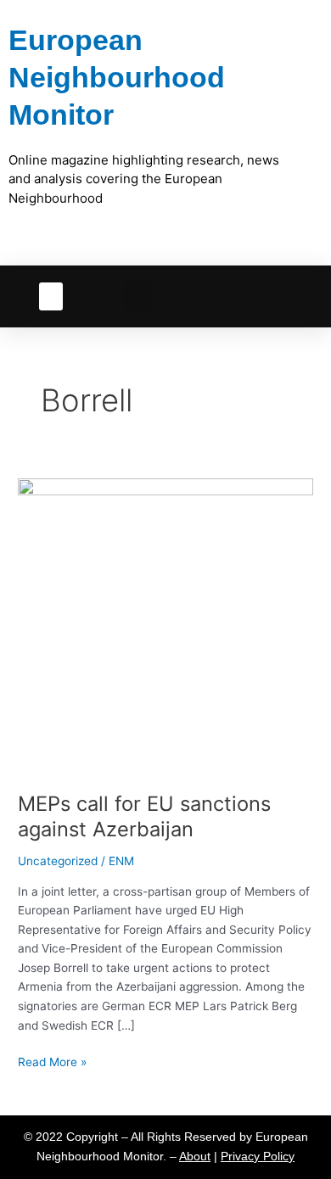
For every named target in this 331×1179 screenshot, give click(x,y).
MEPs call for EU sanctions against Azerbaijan (144, 816)
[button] (51, 296)
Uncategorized (58, 861)
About (194, 1156)
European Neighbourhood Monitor (116, 77)
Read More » (52, 1061)
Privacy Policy (258, 1156)
